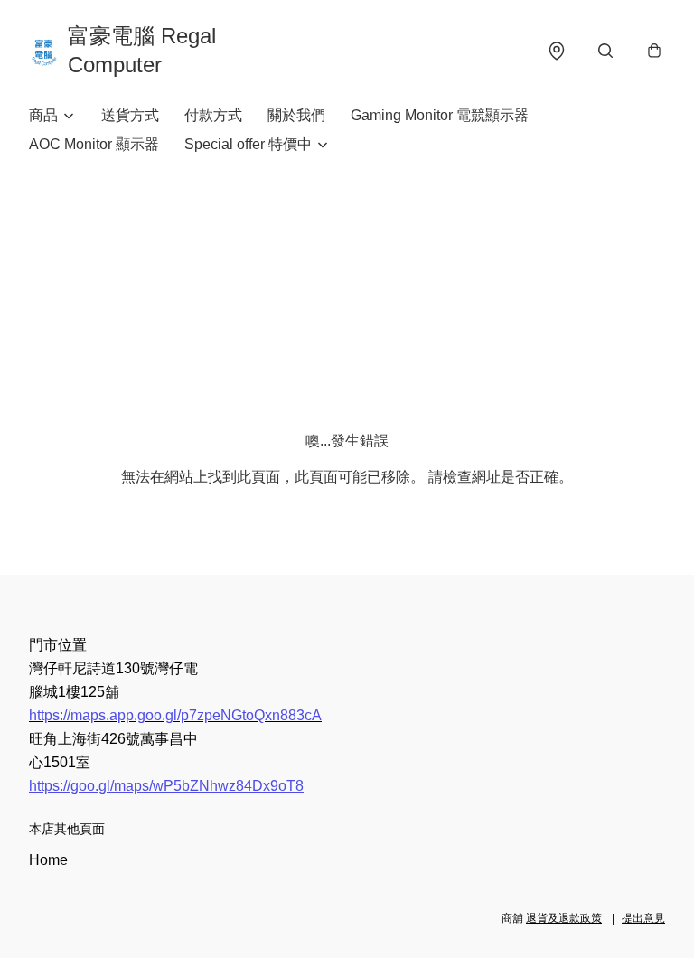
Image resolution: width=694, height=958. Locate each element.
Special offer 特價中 (248, 144)
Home (48, 860)
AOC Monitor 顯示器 (94, 144)
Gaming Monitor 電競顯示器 (440, 115)
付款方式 (213, 115)
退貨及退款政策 (564, 918)
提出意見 (643, 918)
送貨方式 (130, 115)
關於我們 (296, 115)
